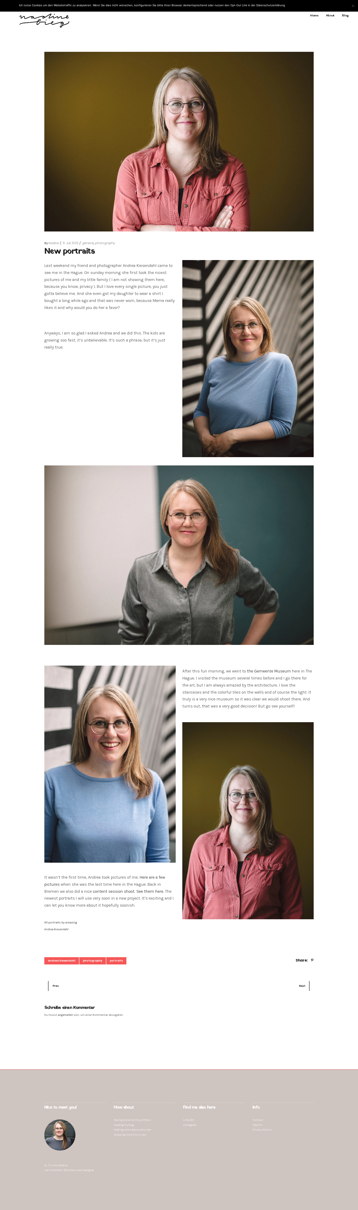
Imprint (257, 1125)
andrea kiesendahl (61, 961)
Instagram (190, 1125)
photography (105, 243)
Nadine (53, 243)
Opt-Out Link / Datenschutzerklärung (316, 5)
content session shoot (113, 891)
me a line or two (136, 1134)
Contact (258, 1120)
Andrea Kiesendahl (56, 929)
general (88, 243)
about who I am (141, 1129)
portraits (116, 961)
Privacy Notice (262, 1129)
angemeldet (65, 1015)
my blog (129, 1125)
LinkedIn (188, 1120)
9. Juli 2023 (70, 243)
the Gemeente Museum (269, 671)
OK (289, 5)
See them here (149, 891)
